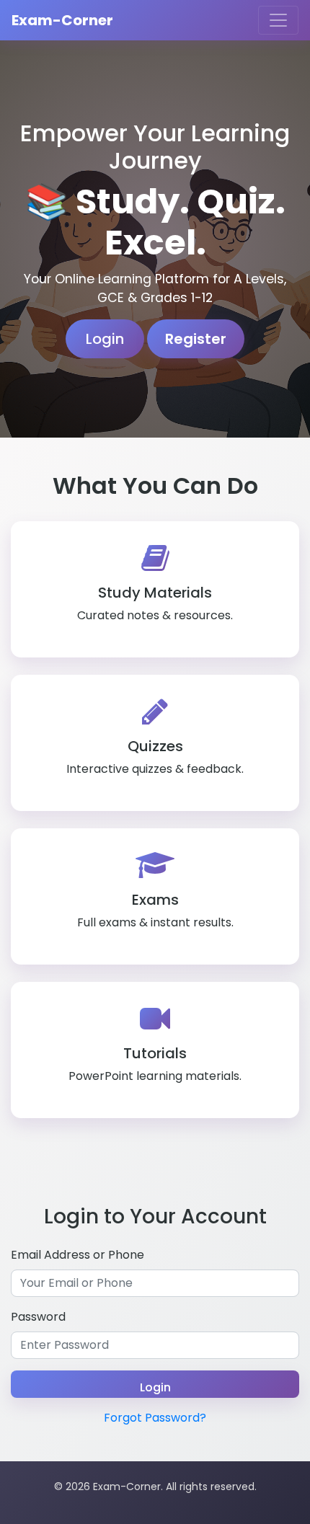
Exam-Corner (62, 20)
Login (105, 339)
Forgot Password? (155, 1417)
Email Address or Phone (77, 1254)
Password (38, 1316)
